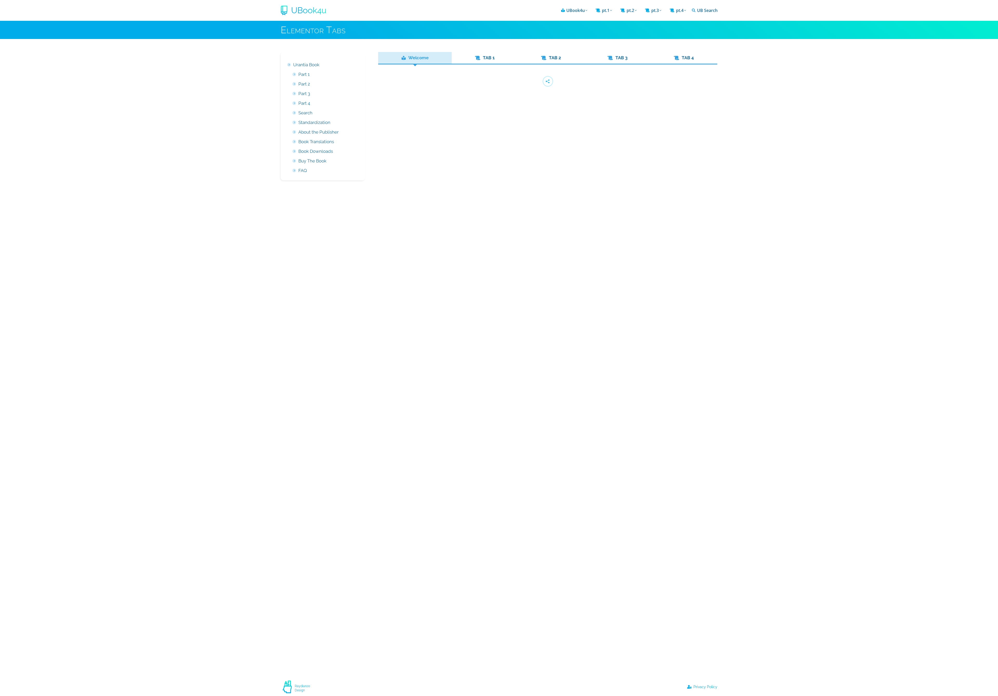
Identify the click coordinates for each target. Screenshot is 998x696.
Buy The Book (312, 160)
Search (305, 112)
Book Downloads (315, 151)
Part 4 (304, 103)
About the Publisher (318, 132)
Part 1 (304, 74)
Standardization (314, 122)
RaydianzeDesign (302, 688)
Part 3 (304, 93)
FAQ (302, 170)
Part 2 (304, 84)
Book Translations (316, 141)
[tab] (415, 58)
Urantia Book (306, 64)
